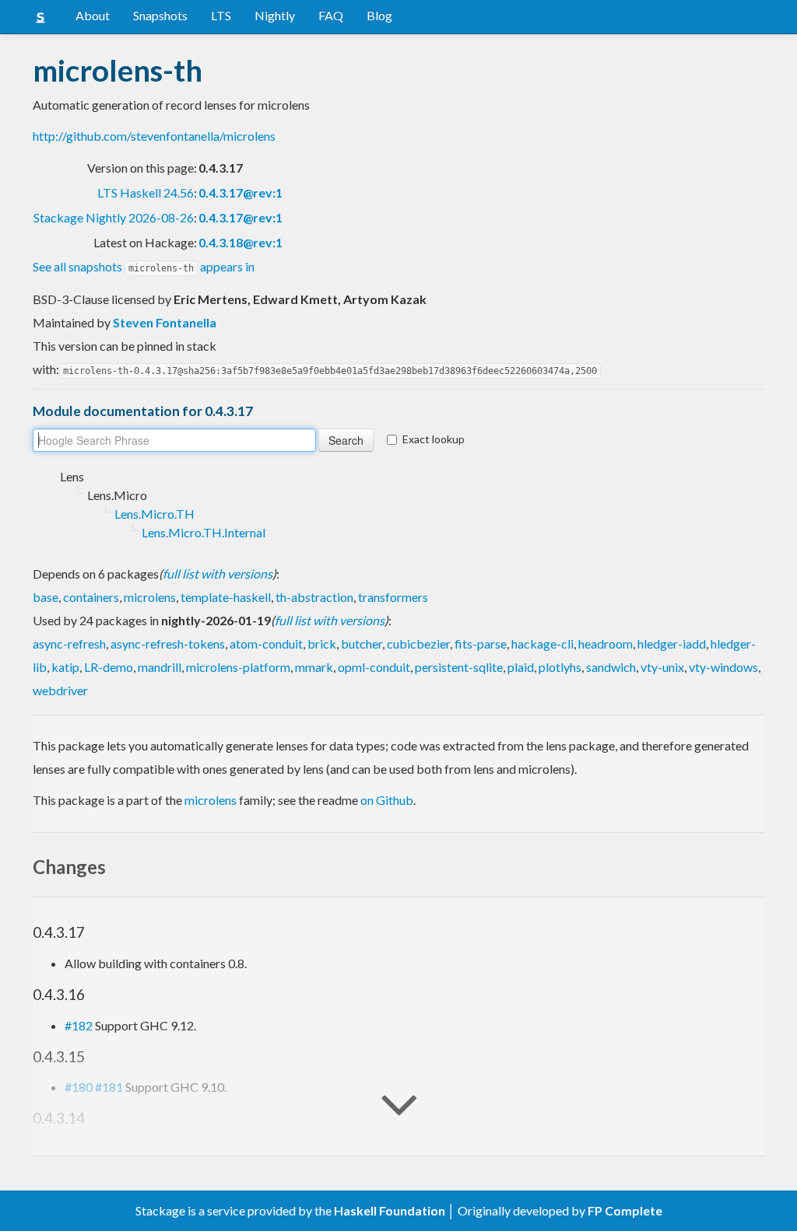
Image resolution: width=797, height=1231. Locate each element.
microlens (150, 596)
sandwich (611, 666)
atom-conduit (266, 643)
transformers (393, 596)
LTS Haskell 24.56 (145, 192)
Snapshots (160, 15)
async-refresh (69, 643)
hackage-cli (542, 643)
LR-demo (108, 666)
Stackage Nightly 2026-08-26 (113, 217)
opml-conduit (374, 666)
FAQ (330, 15)
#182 (79, 1025)
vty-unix (662, 666)
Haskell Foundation (389, 1210)
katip (65, 666)
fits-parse (481, 643)
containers (91, 596)
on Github (386, 799)
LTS (221, 15)
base (45, 596)
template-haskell (226, 596)
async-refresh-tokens (168, 643)
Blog (379, 15)
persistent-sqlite (459, 666)
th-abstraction (314, 596)
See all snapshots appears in (144, 266)
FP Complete (625, 1210)
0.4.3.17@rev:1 (240, 192)
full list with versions (217, 573)
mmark (314, 666)
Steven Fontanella (164, 322)
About (92, 15)
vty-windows (723, 666)
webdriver (60, 690)
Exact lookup (433, 439)
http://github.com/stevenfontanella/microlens (154, 135)
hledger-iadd (671, 643)
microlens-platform (238, 666)
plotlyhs (560, 666)
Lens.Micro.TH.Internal (203, 532)
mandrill (159, 666)
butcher (361, 643)
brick (321, 643)
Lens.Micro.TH (154, 513)
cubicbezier (418, 643)
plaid (520, 666)
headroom (605, 643)
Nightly (275, 15)
